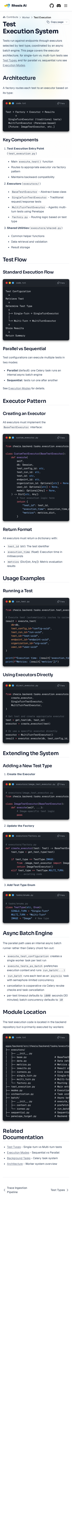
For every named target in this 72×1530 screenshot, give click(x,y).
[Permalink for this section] (38, 77)
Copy (62, 103)
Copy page (57, 22)
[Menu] (66, 6)
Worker (26, 17)
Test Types (10, 60)
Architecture (15, 1164)
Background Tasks (18, 1158)
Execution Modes (14, 65)
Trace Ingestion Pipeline (17, 1190)
